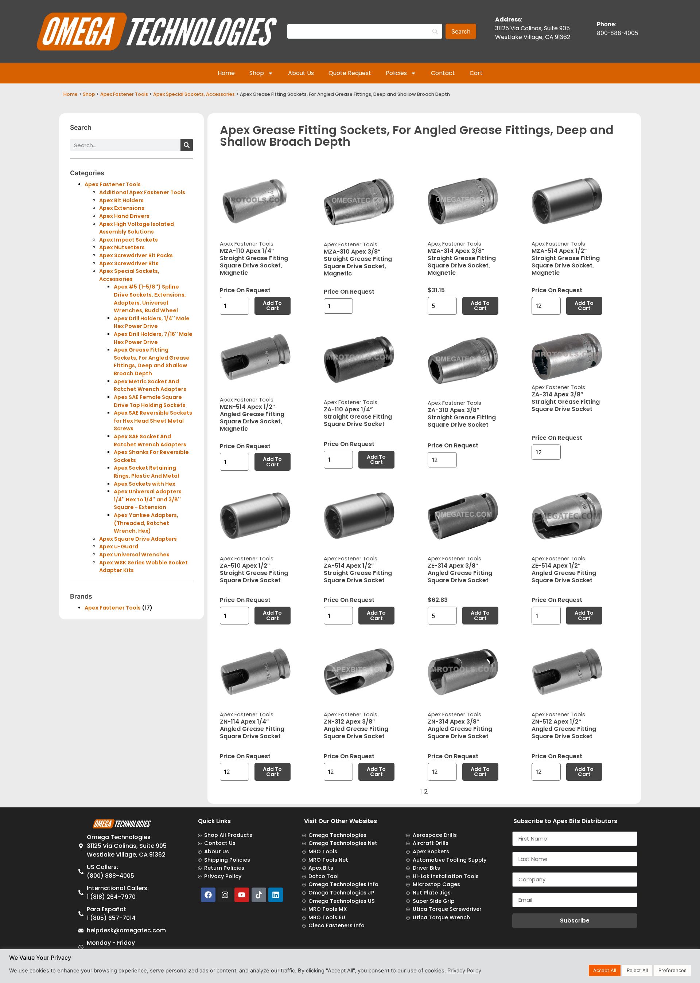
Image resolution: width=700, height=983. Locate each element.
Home (226, 73)
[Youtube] (241, 895)
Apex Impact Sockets (128, 239)
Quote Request (349, 73)
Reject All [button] (637, 970)
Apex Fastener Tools (124, 94)
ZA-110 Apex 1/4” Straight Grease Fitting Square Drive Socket (358, 416)
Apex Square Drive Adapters (138, 539)
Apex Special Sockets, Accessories (194, 94)
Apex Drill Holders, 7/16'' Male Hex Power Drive (153, 338)
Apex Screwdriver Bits (129, 263)
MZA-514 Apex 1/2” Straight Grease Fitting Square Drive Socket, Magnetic (566, 262)
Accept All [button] (604, 970)
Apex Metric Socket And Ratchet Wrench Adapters (150, 385)
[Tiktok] (259, 895)
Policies (396, 73)
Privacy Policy (464, 970)
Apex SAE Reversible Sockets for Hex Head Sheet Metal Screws (153, 420)
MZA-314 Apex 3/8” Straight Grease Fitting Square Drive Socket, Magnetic (462, 262)
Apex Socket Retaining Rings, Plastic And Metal (146, 471)
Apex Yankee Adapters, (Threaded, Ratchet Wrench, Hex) (146, 523)
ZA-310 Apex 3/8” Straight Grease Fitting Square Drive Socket (462, 417)
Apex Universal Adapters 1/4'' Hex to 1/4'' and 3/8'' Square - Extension (148, 499)
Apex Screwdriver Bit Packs (136, 255)
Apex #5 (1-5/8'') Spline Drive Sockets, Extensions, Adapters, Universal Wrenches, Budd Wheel (150, 298)
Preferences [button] (672, 970)
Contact (443, 73)
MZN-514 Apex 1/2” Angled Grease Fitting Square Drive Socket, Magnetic (252, 418)
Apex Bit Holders (121, 200)
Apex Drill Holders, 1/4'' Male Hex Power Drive (152, 322)
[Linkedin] (275, 895)
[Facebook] (208, 895)
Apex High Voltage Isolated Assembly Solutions (136, 228)
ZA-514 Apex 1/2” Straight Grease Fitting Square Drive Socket (358, 572)
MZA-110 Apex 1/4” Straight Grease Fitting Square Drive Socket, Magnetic (254, 262)
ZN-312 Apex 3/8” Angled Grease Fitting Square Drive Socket (356, 728)
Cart (476, 73)
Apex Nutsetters (122, 247)
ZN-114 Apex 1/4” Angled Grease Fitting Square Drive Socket (252, 728)
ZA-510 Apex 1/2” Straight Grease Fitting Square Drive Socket (254, 572)
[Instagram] (225, 895)
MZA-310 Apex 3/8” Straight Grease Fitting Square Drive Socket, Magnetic (358, 262)
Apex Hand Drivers (124, 216)
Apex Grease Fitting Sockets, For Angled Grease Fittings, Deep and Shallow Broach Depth (152, 361)
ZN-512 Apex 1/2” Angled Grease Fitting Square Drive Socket (564, 728)
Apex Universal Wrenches (134, 554)
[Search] (186, 145)
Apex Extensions (121, 208)
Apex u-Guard (118, 546)
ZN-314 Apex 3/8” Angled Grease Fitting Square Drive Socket (460, 728)
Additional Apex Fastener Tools (142, 192)
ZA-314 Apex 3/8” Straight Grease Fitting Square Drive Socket (566, 401)
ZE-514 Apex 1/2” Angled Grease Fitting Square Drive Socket (564, 572)
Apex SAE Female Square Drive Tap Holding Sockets (150, 401)
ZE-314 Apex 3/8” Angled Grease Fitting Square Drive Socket (460, 572)
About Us (301, 73)
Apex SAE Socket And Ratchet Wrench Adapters (150, 440)
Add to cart (272, 305)
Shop (256, 73)
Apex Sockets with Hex (144, 483)
